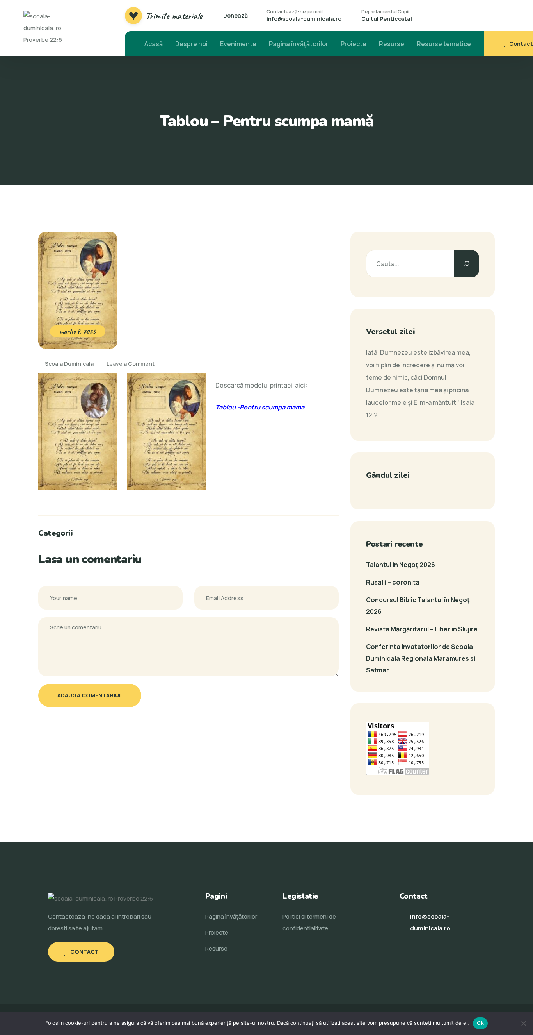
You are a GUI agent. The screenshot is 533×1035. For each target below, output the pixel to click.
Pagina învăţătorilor (298, 43)
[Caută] (466, 263)
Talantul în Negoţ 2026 (400, 564)
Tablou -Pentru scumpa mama (259, 407)
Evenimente (238, 43)
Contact (521, 43)
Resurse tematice (444, 43)
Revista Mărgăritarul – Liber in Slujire (422, 629)
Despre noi (191, 43)
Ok (480, 1023)
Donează (235, 15)
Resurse (391, 43)
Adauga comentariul (89, 695)
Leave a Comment (131, 363)
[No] (523, 1023)
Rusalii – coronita (392, 582)
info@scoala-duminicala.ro (303, 18)
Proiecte (353, 43)
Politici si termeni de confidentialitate (309, 922)
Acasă (153, 43)
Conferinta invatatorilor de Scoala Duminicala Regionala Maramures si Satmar (420, 658)
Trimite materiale (174, 15)
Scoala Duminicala (69, 363)
